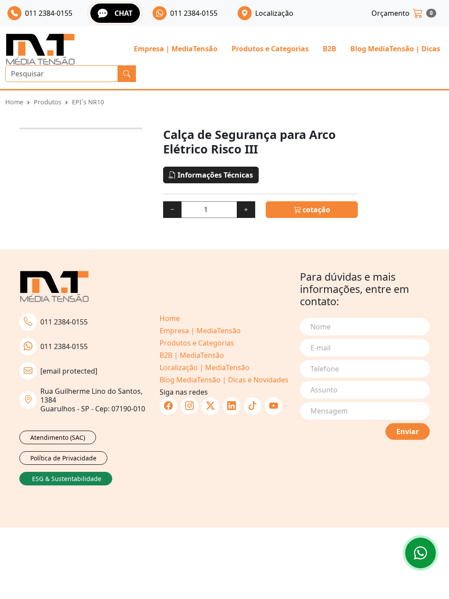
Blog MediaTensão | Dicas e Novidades (224, 379)
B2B (329, 48)
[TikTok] (252, 406)
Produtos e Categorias (270, 48)
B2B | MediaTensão (192, 355)
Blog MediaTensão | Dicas (395, 48)
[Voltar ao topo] (420, 553)
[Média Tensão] (40, 49)
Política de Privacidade (63, 458)
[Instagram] (189, 406)
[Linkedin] (231, 406)
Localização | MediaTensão (204, 367)
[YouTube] (273, 406)
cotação (315, 209)
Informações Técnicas (214, 175)
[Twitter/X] (210, 406)
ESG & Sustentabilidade (66, 478)
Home (14, 102)
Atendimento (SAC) (57, 437)
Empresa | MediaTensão (175, 48)
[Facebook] (168, 406)
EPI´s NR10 (88, 102)
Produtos (47, 102)
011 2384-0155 (64, 322)
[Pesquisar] (127, 73)
